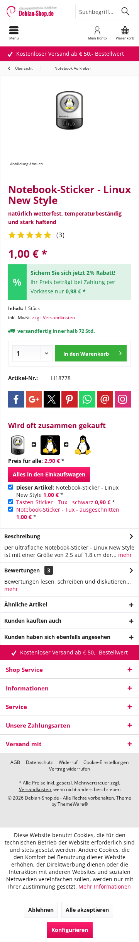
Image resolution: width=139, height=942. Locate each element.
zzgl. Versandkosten (53, 317)
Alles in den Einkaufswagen (49, 474)
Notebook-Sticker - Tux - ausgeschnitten (67, 509)
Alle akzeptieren (87, 909)
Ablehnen (41, 909)
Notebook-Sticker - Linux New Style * (67, 491)
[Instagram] (123, 399)
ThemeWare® (73, 804)
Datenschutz (39, 762)
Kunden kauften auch (32, 620)
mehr (124, 554)
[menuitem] (14, 32)
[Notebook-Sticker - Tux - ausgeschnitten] (82, 445)
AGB (15, 762)
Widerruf (68, 762)
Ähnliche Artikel (25, 604)
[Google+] (34, 399)
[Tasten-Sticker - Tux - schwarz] (50, 445)
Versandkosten (35, 789)
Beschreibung (22, 536)
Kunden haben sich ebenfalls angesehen (57, 637)
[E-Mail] (105, 399)
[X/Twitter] (52, 399)
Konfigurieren (69, 929)
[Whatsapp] (87, 399)
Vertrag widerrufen (69, 769)
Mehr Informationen (104, 886)
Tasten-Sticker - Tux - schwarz (54, 502)
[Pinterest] (69, 399)
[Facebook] (16, 399)
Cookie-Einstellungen (106, 762)
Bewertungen (22, 570)
